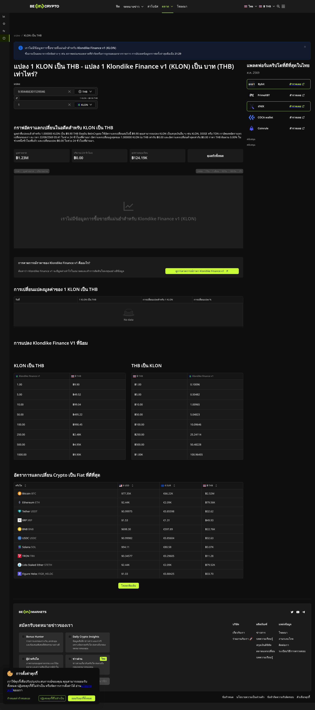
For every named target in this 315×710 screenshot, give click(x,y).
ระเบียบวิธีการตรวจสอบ (292, 651)
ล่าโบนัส (152, 6)
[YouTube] (298, 612)
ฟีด (118, 6)
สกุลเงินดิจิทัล (263, 645)
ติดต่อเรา (284, 645)
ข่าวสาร (261, 632)
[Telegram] (304, 612)
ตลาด (165, 6)
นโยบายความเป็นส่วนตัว (250, 697)
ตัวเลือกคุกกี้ (303, 697)
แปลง (17, 35)
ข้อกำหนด (228, 697)
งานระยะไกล (286, 638)
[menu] (4, 27)
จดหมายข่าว (131, 7)
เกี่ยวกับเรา (239, 632)
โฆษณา (182, 6)
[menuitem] (4, 16)
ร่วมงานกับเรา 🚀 (242, 638)
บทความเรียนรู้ (264, 638)
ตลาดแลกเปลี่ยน (265, 651)
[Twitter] (292, 612)
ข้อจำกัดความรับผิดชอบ (280, 697)
